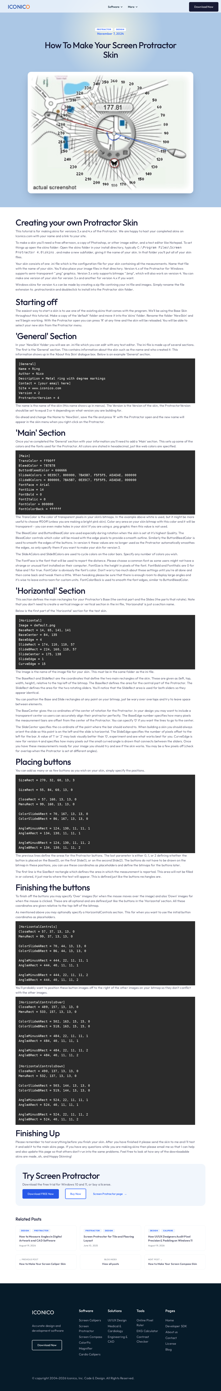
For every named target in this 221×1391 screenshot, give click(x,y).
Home (169, 1320)
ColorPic (85, 1343)
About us (171, 1332)
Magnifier (86, 1348)
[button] (115, 6)
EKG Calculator (147, 1331)
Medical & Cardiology (115, 1328)
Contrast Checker (143, 1339)
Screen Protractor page (108, 1194)
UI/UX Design (117, 1320)
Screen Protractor (86, 1328)
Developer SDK (176, 1326)
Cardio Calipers (89, 1354)
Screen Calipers (90, 1320)
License (170, 1344)
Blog (168, 1349)
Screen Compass (90, 1337)
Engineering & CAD (117, 1339)
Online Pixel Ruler (145, 1322)
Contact (171, 1338)
